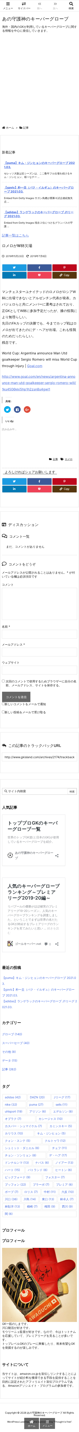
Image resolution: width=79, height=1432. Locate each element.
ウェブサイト (11, 662)
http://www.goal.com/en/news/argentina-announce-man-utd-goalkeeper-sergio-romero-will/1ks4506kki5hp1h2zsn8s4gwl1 (39, 382)
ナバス (42, 1162)
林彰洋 (12, 1206)
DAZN (37, 1097)
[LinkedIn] (14, 275)
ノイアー (64, 1162)
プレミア (64, 1184)
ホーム (10, 127)
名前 (6, 626)
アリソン (37, 1111)
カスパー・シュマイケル (23, 1126)
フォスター (55, 1177)
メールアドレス (13, 644)
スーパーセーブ (15, 1043)
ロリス (31, 1192)
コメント (8, 584)
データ (9, 1060)
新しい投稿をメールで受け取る (25, 712)
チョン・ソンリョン (20, 1155)
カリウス (14, 1133)
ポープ (11, 1192)
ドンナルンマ (17, 1162)
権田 (49, 1206)
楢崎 (32, 1206)
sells (61, 1104)
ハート (12, 1170)
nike (11, 1104)
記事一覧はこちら (15, 235)
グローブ (12, 1034)
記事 (26, 127)
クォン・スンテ (17, 1140)
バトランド (37, 1170)
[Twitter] (14, 267)
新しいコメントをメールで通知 (25, 704)
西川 (67, 1206)
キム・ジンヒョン (51, 1133)
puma (36, 1104)
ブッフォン (15, 1184)
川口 (11, 1199)
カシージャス (51, 1118)
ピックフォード (17, 1177)
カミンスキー (61, 1126)
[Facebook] (39, 267)
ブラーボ (41, 1184)
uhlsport (13, 1111)
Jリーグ (62, 1097)
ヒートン (63, 1170)
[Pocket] (39, 275)
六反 (68, 1192)
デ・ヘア (58, 1155)
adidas (13, 1097)
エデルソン (63, 1111)
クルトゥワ (55, 1140)
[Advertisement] (39, 80)
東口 (48, 1199)
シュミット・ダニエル (22, 1148)
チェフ (59, 1148)
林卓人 (67, 1199)
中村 (50, 1192)
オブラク (13, 1118)
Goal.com (34, 366)
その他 (9, 1051)
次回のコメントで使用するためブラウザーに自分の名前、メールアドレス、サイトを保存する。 (41, 683)
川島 (30, 1199)
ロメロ (68, 459)
